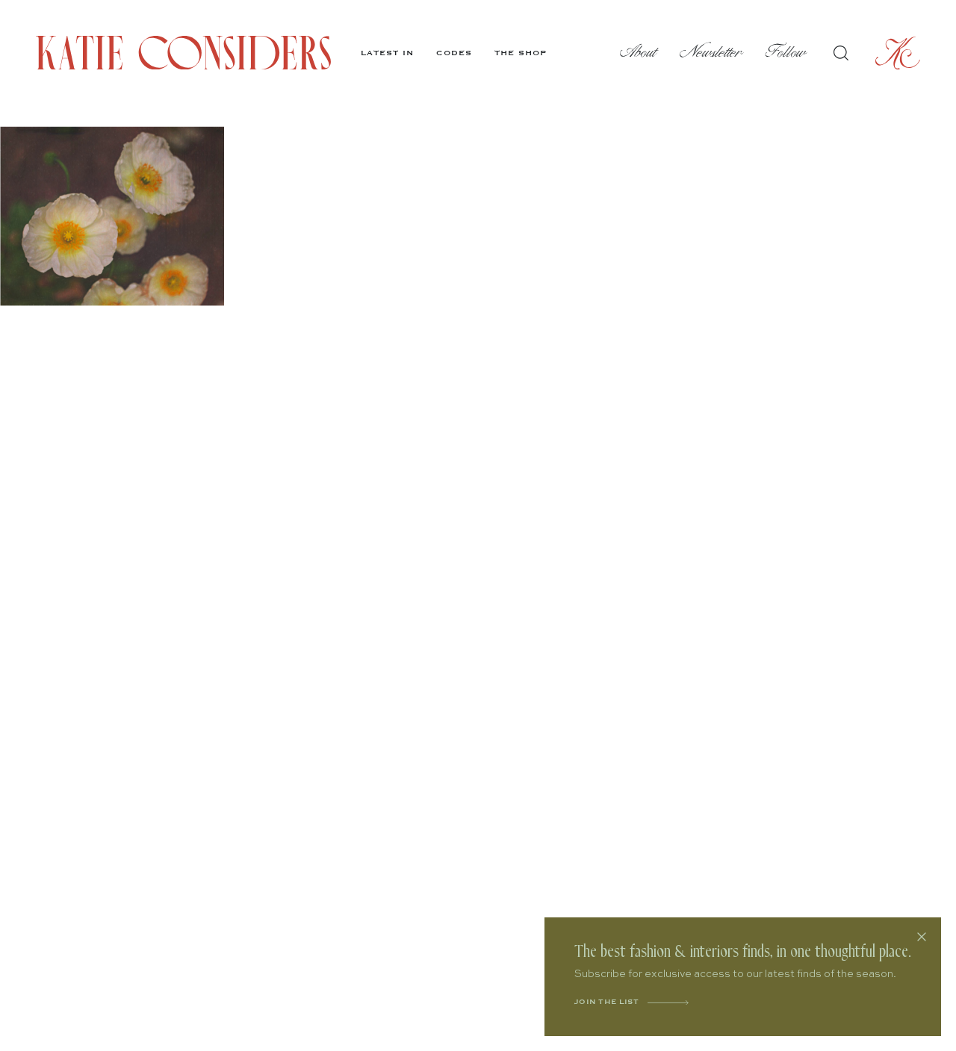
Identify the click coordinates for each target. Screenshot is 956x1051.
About (638, 53)
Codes (454, 53)
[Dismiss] (921, 936)
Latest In (387, 53)
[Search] (841, 53)
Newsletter (711, 53)
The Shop (520, 53)
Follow (786, 53)
